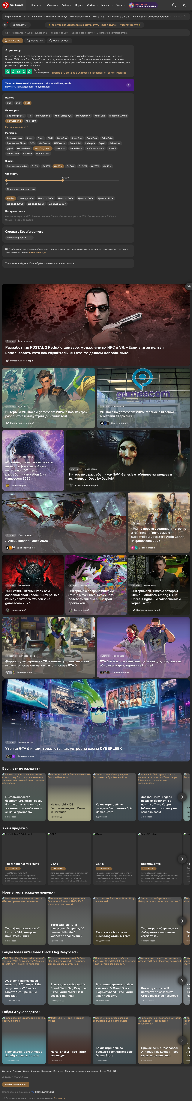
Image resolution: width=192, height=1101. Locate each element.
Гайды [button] (65, 5)
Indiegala (90, 143)
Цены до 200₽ (46, 198)
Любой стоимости (82, 32)
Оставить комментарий (22, 360)
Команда (35, 1071)
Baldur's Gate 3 (120, 16)
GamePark (92, 138)
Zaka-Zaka (107, 138)
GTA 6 (101, 16)
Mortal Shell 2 (82, 16)
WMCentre (44, 143)
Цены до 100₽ (26, 198)
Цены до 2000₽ (57, 203)
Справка (6, 1071)
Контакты (58, 1071)
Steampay (60, 148)
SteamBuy (76, 138)
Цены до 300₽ (66, 198)
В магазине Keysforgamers (112, 32)
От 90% (107, 166)
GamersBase (23, 148)
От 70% (95, 166)
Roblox (182, 16)
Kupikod (27, 153)
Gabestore (115, 143)
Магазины (37, 40)
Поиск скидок (61, 40)
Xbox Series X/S (63, 115)
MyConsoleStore (95, 148)
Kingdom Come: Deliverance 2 (154, 16)
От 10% (46, 166)
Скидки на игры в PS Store (101, 216)
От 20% (58, 166)
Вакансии (46, 1071)
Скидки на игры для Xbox (19, 220)
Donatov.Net (42, 153)
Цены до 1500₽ (36, 203)
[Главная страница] (13, 5)
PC (30, 115)
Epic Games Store (16, 143)
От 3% (35, 166)
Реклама (17, 1071)
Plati (50, 138)
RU (116, 1071)
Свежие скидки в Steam (45, 216)
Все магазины (14, 138)
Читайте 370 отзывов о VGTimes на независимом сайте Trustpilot (88, 72)
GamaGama (13, 153)
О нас (26, 1071)
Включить (59, 1098)
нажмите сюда (37, 252)
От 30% (70, 166)
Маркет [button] (106, 5)
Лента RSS (105, 1071)
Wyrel (102, 143)
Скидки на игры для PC (17, 216)
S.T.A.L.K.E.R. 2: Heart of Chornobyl (47, 16)
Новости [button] (36, 5)
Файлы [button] (91, 5)
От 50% (83, 166)
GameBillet (75, 143)
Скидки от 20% (59, 32)
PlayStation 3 (14, 120)
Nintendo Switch (118, 115)
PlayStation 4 (83, 115)
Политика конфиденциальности (81, 1071)
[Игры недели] (185, 16)
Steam (29, 138)
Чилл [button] (119, 5)
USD (18, 103)
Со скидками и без (17, 166)
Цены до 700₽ (105, 198)
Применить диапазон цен (21, 189)
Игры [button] (78, 5)
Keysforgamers (43, 148)
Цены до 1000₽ (15, 203)
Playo (40, 138)
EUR (9, 103)
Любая (10, 198)
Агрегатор (18, 32)
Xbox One (100, 115)
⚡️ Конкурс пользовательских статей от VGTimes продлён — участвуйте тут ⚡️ (94, 24)
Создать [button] (21, 24)
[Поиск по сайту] (174, 5)
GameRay (62, 138)
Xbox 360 (31, 120)
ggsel (10, 148)
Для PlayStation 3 (37, 32)
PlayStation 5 (43, 115)
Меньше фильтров (16, 127)
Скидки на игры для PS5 (72, 216)
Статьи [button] (51, 5)
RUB (27, 103)
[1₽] (6, 180)
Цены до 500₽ (86, 198)
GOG (32, 143)
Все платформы (15, 115)
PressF (112, 148)
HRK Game (59, 143)
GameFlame (76, 148)
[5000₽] (63, 180)
